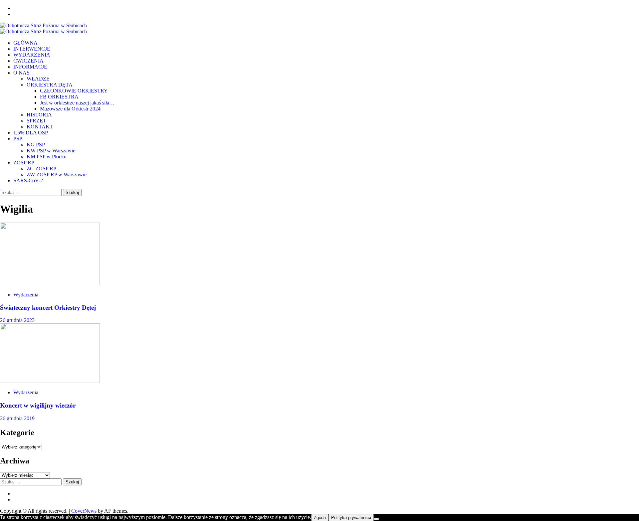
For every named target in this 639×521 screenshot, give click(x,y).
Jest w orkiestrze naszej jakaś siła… (77, 102)
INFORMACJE (30, 67)
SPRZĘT (36, 120)
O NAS (21, 73)
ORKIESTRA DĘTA (50, 84)
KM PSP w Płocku (47, 156)
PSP (17, 138)
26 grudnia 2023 (17, 320)
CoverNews (84, 511)
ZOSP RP (23, 162)
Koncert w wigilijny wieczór (38, 405)
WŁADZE (38, 79)
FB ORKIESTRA (59, 96)
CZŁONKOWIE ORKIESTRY (74, 90)
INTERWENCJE (31, 49)
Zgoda (320, 517)
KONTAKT (40, 126)
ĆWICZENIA (28, 61)
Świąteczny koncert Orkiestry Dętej (48, 307)
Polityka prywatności (351, 517)
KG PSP (36, 144)
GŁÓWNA (25, 43)
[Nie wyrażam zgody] (376, 519)
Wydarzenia (25, 294)
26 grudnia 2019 (17, 418)
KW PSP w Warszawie (51, 150)
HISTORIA (39, 114)
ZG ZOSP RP (41, 168)
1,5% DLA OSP (30, 132)
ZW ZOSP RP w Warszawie (57, 174)
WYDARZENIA (31, 55)
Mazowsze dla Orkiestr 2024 (70, 108)
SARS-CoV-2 (28, 180)
